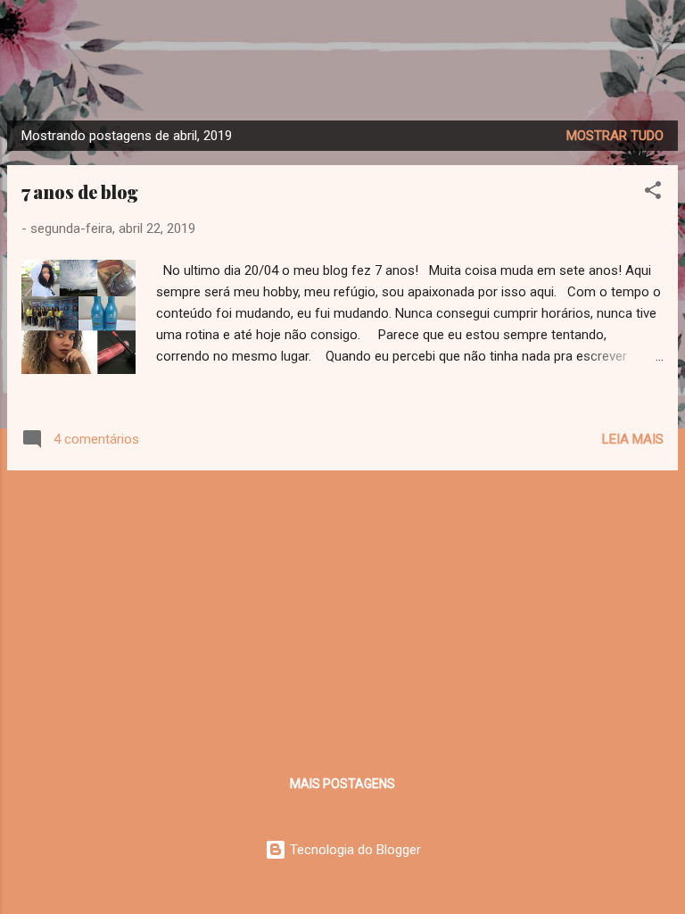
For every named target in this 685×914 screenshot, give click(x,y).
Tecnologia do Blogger (353, 850)
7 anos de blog (79, 191)
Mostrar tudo (615, 136)
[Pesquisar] (660, 36)
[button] (653, 193)
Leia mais (633, 439)
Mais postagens (342, 784)
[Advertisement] (342, 610)
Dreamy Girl (342, 74)
